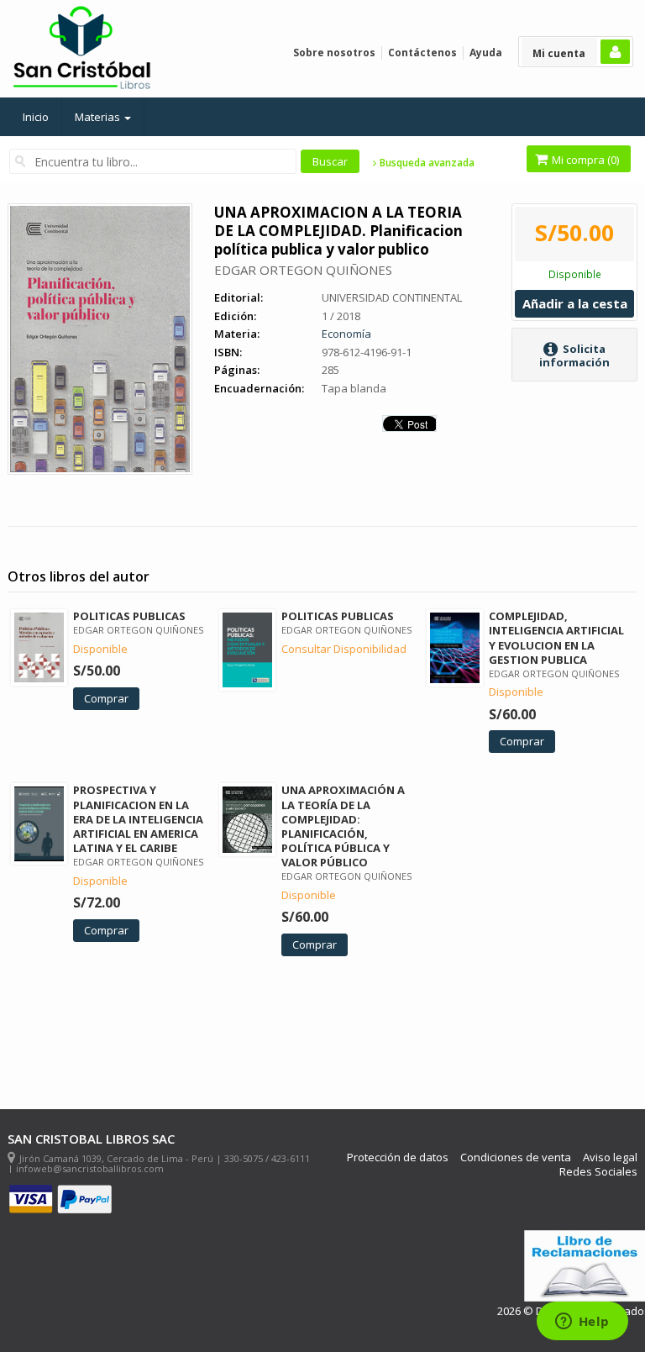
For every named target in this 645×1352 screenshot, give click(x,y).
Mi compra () (584, 159)
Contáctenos (422, 52)
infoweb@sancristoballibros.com (90, 1168)
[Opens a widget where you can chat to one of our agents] (582, 1323)
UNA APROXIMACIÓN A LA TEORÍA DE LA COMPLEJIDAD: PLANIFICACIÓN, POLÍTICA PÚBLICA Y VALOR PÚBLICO (343, 826)
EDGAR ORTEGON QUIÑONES (303, 269)
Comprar (106, 698)
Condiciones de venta (515, 1157)
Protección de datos (397, 1157)
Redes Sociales (598, 1171)
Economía (346, 333)
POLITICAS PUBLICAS (129, 615)
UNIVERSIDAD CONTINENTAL (392, 297)
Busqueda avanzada (426, 163)
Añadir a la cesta (574, 303)
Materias (99, 116)
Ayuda (485, 52)
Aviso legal (610, 1157)
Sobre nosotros (334, 52)
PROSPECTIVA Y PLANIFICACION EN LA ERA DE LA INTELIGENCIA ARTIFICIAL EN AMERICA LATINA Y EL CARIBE (138, 818)
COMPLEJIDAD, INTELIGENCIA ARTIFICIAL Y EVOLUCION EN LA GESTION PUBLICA (556, 637)
